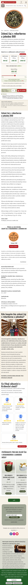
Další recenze (22, 446)
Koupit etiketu (13, 246)
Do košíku (8, 493)
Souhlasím (14, 580)
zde (6, 107)
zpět (14, 500)
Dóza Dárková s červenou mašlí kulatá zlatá (8, 477)
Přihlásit (21, 3)
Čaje (2, 30)
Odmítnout (9, 583)
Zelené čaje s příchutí (14, 30)
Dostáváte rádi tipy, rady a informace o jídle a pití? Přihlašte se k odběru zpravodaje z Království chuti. (14, 509)
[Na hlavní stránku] (10, 2)
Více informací (23, 262)
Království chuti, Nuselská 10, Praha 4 (15, 98)
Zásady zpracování (17, 583)
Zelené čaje (6, 30)
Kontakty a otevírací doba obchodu (10, 376)
